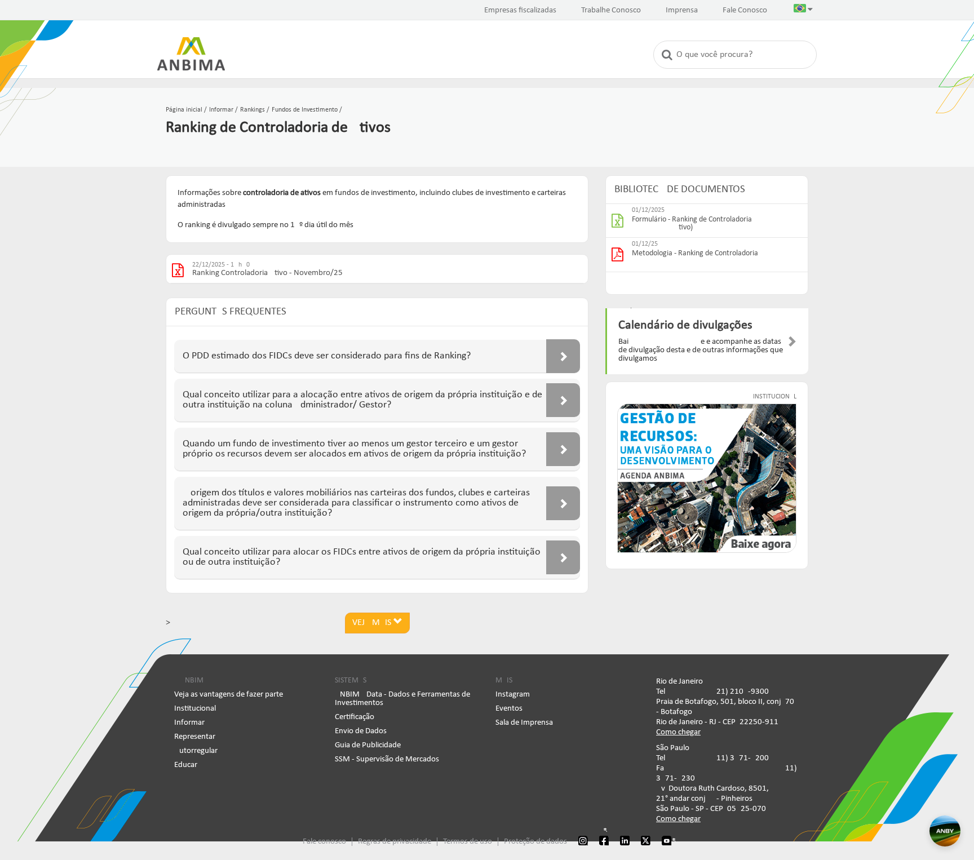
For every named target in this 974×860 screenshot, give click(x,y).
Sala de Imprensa (524, 723)
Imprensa (682, 10)
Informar (189, 723)
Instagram (512, 694)
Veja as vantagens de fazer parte (228, 694)
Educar (185, 765)
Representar (194, 737)
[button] (803, 10)
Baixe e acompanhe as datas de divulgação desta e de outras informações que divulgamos (700, 350)
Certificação (354, 717)
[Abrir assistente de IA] (944, 830)
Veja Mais (372, 622)
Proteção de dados (535, 841)
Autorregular (196, 751)
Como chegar (678, 732)
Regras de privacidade (394, 841)
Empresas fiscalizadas (520, 10)
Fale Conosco (745, 10)
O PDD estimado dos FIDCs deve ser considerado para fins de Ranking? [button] (327, 356)
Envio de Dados (361, 731)
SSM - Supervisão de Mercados (387, 759)
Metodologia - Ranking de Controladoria (695, 254)
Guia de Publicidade (368, 745)
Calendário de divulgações (685, 325)
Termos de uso (467, 841)
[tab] (377, 356)
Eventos (509, 708)
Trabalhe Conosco (611, 10)
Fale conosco (324, 841)
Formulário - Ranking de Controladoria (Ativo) (692, 224)
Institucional (195, 708)
